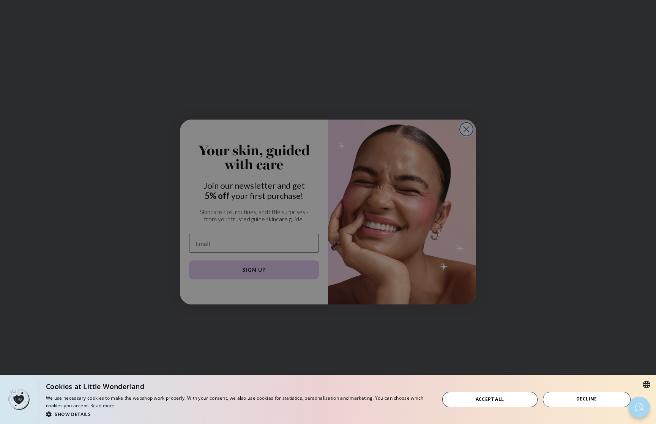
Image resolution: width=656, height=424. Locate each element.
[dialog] (328, 399)
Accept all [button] (490, 399)
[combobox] (646, 384)
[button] (237, 414)
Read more (102, 405)
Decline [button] (586, 399)
